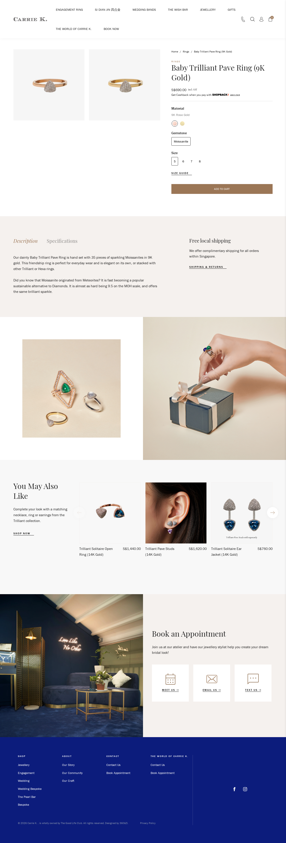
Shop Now (22, 533)
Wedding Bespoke (30, 789)
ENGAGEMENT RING (69, 10)
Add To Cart (222, 189)
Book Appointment (118, 773)
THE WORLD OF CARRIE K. (74, 29)
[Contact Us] (243, 20)
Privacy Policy (148, 823)
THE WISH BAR (178, 10)
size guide (180, 173)
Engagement (26, 773)
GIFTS (232, 10)
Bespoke (23, 805)
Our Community (72, 773)
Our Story (68, 765)
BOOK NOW (111, 29)
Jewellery (23, 765)
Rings (186, 51)
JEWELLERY (208, 10)
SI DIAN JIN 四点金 (107, 10)
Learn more (235, 95)
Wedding (23, 781)
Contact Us (113, 765)
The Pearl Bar (27, 797)
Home (174, 51)
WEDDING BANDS (144, 10)
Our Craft (68, 781)
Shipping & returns (206, 266)
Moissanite (181, 141)
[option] (110, 521)
